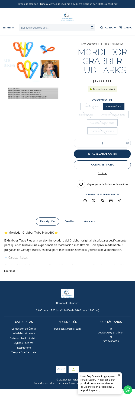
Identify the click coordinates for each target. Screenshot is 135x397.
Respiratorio (24, 347)
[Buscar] (92, 27)
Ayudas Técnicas (23, 343)
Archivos (89, 221)
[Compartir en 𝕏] (94, 201)
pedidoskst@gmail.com (67, 328)
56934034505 (111, 341)
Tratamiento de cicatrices (23, 338)
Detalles (70, 221)
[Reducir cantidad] (77, 143)
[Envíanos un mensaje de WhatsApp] (127, 389)
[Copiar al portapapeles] (120, 201)
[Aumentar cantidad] (128, 143)
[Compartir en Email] (111, 201)
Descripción (47, 221)
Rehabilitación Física (23, 333)
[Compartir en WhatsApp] (102, 201)
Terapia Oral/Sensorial (24, 352)
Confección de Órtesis (24, 328)
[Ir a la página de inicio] (67, 16)
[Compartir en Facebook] (85, 201)
